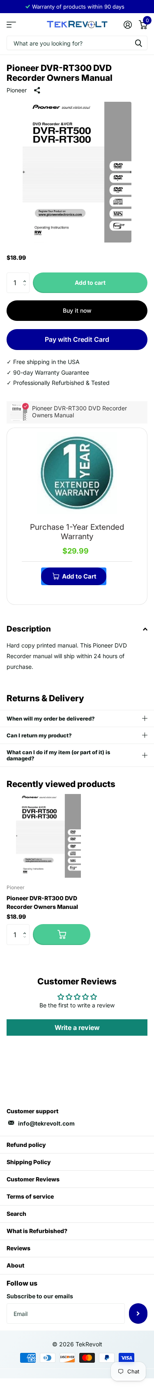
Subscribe (138, 1313)
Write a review (77, 1027)
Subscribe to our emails (40, 1296)
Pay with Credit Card (77, 339)
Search (16, 1213)
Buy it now (77, 310)
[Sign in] (127, 24)
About (15, 1265)
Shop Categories (11, 24)
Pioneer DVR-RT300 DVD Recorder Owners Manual (42, 902)
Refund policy (26, 1144)
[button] (26, 275)
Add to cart (90, 282)
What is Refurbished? (37, 1230)
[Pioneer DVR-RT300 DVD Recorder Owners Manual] (48, 836)
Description (29, 629)
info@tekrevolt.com (46, 1123)
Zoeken (138, 43)
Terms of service (30, 1196)
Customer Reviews (33, 1179)
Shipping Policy (29, 1161)
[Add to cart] (61, 934)
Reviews (18, 1248)
